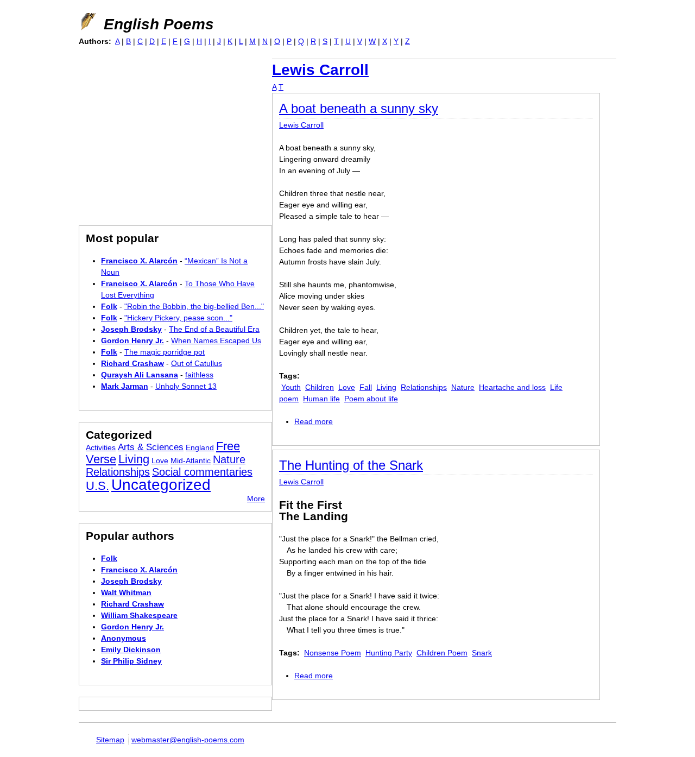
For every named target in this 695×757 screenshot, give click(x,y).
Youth (291, 387)
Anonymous (123, 638)
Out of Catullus (196, 363)
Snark (482, 652)
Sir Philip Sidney (131, 661)
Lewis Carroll (320, 69)
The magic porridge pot (164, 352)
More (256, 498)
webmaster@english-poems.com (187, 739)
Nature (463, 387)
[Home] (87, 21)
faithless (199, 374)
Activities (101, 447)
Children (319, 387)
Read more (313, 421)
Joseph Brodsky (131, 329)
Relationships (424, 387)
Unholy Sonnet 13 (186, 386)
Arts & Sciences (151, 447)
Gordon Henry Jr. (132, 340)
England (200, 447)
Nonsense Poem (332, 652)
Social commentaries (202, 472)
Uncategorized (161, 484)
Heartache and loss (512, 387)
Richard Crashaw (132, 363)
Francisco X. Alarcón (139, 260)
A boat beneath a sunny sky (358, 108)
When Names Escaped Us (216, 340)
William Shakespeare (139, 615)
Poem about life (371, 398)
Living (386, 387)
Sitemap (110, 739)
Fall (365, 387)
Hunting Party (388, 652)
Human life (321, 398)
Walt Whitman (126, 592)
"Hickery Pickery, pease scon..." (178, 317)
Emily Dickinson (131, 649)
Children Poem (441, 652)
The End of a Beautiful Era (214, 329)
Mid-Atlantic (190, 460)
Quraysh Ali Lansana (139, 374)
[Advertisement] (170, 135)
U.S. (97, 486)
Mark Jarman (124, 386)
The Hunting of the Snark (351, 465)
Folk (109, 306)
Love (346, 387)
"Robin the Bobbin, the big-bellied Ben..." (194, 306)
